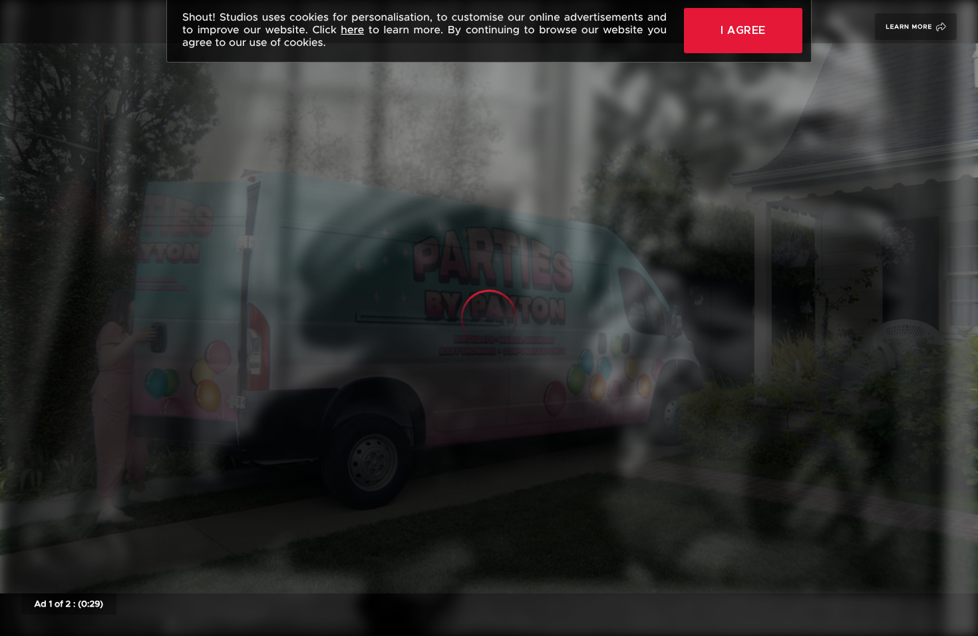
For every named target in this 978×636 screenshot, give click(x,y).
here (352, 30)
